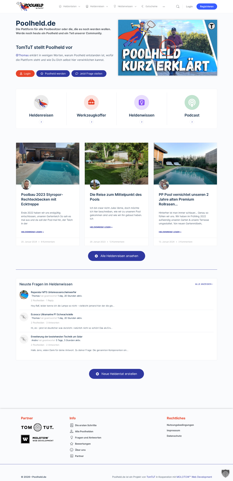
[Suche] (177, 6)
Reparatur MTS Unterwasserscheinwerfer (53, 292)
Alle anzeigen (203, 284)
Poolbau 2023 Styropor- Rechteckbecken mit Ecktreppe (42, 199)
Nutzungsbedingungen (180, 424)
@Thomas (22, 55)
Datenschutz (174, 435)
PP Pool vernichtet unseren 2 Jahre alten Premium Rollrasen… (184, 199)
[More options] (164, 6)
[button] (88, 73)
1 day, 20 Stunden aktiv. (70, 295)
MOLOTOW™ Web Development (194, 476)
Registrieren (207, 6)
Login (189, 6)
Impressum (173, 430)
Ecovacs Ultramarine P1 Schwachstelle (52, 314)
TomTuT (151, 476)
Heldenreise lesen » (32, 232)
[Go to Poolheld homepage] (33, 6)
